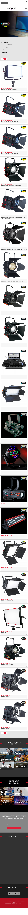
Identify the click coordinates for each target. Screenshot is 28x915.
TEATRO (4, 49)
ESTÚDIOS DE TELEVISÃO (7, 44)
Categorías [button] (5, 42)
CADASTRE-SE (14, 828)
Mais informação (14, 74)
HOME (2, 55)
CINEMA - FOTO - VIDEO (7, 47)
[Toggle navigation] (26, 8)
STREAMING (4, 46)
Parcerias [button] (4, 52)
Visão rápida (14, 77)
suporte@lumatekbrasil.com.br (14, 904)
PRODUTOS (6, 55)
